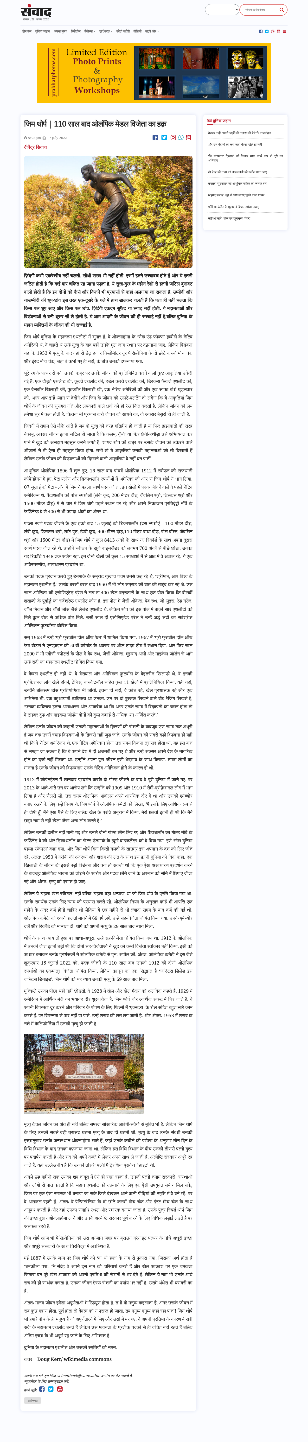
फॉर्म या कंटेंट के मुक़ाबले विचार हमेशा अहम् (233, 206)
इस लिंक (50, 1375)
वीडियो (137, 31)
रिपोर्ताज (76, 31)
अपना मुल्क (60, 31)
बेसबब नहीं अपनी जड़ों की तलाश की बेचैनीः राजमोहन (239, 133)
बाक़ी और (150, 31)
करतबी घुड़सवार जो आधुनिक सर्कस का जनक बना (237, 183)
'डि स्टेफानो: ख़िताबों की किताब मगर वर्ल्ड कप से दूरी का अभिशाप (245, 158)
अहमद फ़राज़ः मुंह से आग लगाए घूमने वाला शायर (236, 195)
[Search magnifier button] (281, 9)
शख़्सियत (33, 1400)
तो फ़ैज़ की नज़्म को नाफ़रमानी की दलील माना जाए (237, 172)
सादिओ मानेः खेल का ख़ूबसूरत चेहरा (229, 218)
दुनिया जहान (42, 31)
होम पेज (27, 31)
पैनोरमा (88, 31)
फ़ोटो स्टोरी (123, 31)
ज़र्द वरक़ (104, 31)
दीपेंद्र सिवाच (36, 147)
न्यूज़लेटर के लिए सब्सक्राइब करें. (46, 1381)
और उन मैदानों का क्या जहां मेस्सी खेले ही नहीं (235, 144)
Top (296, 1430)
